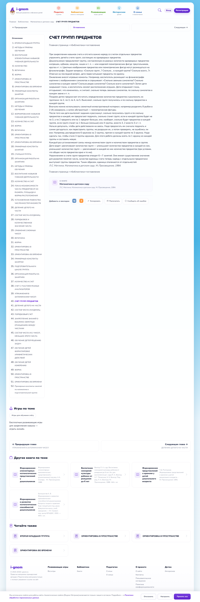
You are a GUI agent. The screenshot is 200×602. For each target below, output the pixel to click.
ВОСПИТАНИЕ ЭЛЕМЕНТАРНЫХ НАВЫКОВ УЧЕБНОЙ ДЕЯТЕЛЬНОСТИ (27, 58)
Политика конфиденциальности (145, 585)
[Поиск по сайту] (160, 10)
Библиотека (23, 22)
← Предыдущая (19, 27)
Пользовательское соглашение (143, 579)
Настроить (165, 596)
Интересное (170, 571)
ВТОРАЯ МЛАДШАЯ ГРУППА (27, 43)
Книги (79, 571)
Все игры (52, 571)
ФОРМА (18, 75)
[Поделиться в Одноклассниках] (81, 201)
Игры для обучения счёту (23, 415)
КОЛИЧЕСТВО (21, 66)
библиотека (78, 45)
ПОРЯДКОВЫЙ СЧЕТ (24, 314)
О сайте (139, 571)
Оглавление (79, 27)
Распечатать (114, 201)
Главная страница (59, 45)
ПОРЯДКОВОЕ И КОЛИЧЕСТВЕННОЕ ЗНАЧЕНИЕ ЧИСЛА (23, 222)
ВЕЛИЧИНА (20, 70)
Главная (12, 22)
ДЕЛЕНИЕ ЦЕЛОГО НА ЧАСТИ (28, 305)
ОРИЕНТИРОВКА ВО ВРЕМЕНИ (28, 86)
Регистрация (182, 10)
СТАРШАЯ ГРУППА (23, 154)
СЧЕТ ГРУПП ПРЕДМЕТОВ (26, 301)
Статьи (109, 571)
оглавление (93, 45)
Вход (168, 10)
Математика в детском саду (42, 22)
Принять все (182, 596)
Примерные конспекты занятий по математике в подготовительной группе (28, 389)
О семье (109, 575)
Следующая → (181, 27)
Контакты (140, 575)
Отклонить (148, 596)
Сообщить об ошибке (136, 201)
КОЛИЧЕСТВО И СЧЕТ (24, 121)
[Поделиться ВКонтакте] (74, 201)
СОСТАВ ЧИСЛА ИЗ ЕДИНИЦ (27, 215)
